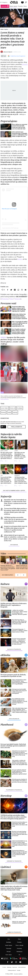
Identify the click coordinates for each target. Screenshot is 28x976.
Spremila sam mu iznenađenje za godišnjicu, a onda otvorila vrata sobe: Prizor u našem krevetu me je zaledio (13, 502)
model (9, 412)
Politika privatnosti (12, 970)
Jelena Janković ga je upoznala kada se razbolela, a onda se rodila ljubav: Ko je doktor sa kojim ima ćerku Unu (14, 538)
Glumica (3, 412)
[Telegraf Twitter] (11, 962)
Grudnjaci (19, 408)
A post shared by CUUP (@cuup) (10, 228)
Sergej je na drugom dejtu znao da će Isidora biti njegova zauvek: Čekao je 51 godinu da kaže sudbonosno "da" (14, 529)
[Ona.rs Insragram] (16, 962)
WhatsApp (4, 299)
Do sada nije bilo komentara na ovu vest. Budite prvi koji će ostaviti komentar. (12, 422)
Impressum (14, 967)
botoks (20, 259)
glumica (24, 64)
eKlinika (5, 655)
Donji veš (12, 408)
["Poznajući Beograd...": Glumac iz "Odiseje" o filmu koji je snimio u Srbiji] (6, 633)
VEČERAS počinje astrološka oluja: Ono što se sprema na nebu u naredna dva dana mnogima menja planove (14, 520)
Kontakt (18, 970)
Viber (11, 299)
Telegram (17, 299)
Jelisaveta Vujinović (8, 51)
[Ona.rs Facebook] (7, 962)
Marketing (9, 967)
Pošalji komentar (16, 426)
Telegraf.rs (4, 2)
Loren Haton (4, 408)
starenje (15, 412)
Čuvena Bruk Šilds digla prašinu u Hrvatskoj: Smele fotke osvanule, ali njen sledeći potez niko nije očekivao (14, 511)
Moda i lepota (4, 29)
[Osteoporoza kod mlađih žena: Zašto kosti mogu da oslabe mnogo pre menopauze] (6, 693)
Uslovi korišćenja (4, 399)
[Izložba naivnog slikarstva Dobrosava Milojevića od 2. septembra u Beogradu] (14, 593)
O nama (4, 967)
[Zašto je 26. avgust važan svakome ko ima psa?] (6, 925)
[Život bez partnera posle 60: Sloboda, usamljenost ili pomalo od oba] (14, 665)
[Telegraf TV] (20, 962)
